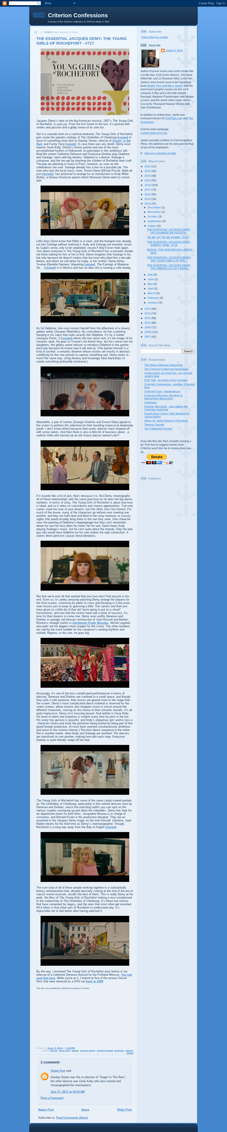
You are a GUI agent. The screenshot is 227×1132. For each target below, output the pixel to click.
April (151, 288)
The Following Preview (158, 428)
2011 (148, 318)
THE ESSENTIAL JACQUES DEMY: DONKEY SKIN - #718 (169, 244)
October (153, 216)
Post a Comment (52, 1098)
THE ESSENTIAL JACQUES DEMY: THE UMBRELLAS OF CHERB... (169, 267)
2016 (148, 194)
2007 (148, 336)
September (155, 221)
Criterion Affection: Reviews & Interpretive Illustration (163, 397)
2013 (148, 308)
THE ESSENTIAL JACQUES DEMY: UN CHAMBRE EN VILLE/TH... (169, 231)
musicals (119, 1050)
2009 (148, 327)
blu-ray (54, 1050)
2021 (148, 171)
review (122, 137)
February (154, 297)
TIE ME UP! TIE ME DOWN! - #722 (168, 237)
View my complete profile (160, 153)
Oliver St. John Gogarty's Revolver (166, 420)
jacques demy (87, 1050)
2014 (148, 203)
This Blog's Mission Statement (163, 365)
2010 (148, 322)
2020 (148, 175)
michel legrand (105, 1050)
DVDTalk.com (173, 118)
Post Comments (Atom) (72, 1117)
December (155, 207)
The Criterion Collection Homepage (166, 369)
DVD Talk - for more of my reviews (165, 380)
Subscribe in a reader (154, 37)
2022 (148, 166)
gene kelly (64, 1050)
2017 (148, 189)
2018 (148, 185)
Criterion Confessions (78, 15)
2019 (148, 180)
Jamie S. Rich (174, 50)
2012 (148, 313)
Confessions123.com (154, 132)
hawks (75, 1050)
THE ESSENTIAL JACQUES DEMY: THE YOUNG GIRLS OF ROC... (169, 259)
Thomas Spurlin (154, 424)
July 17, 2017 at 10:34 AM (68, 1091)
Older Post (124, 1109)
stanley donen (129, 1051)
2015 (148, 199)
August (152, 225)
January (153, 302)
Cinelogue (150, 402)
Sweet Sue (58, 1070)
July (151, 274)
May (151, 283)
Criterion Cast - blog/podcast (162, 391)
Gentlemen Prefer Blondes (90, 623)
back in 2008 (94, 981)
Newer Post (46, 1109)
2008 (148, 332)
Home (85, 1109)
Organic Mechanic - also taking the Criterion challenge (166, 408)
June (151, 279)
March (152, 293)
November (155, 211)
